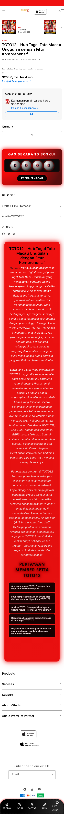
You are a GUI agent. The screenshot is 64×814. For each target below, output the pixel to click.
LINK (44, 808)
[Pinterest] (15, 234)
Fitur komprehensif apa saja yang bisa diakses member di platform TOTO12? (30, 598)
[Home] (25, 10)
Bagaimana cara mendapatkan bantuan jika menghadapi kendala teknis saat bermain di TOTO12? (31, 631)
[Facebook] (4, 234)
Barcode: (24, 59)
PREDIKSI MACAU (32, 178)
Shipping (18, 69)
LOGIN (19, 808)
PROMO (7, 808)
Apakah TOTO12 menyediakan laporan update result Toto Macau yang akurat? (31, 608)
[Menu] (4, 12)
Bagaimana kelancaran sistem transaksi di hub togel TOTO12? (31, 619)
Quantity (7, 126)
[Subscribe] (51, 775)
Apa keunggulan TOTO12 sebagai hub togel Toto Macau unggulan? (30, 587)
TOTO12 (15, 267)
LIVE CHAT (55, 808)
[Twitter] (9, 234)
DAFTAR (32, 808)
